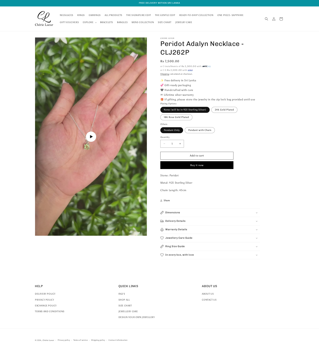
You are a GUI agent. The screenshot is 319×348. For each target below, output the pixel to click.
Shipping (164, 74)
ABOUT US (208, 293)
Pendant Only (172, 130)
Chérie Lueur (48, 340)
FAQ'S (121, 293)
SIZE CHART (125, 305)
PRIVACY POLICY (44, 299)
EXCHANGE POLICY (46, 305)
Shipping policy (98, 340)
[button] (89, 22)
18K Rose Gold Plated (176, 117)
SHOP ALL (124, 299)
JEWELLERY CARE (128, 311)
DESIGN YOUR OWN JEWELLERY (136, 317)
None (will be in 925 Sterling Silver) (185, 109)
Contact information (117, 340)
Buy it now (197, 165)
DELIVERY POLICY (45, 293)
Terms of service (80, 340)
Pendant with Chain (199, 130)
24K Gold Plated (224, 109)
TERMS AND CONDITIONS (49, 311)
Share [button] (167, 200)
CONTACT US (209, 299)
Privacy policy (64, 340)
